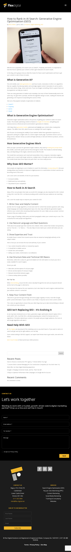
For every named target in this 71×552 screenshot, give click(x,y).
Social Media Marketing (53, 496)
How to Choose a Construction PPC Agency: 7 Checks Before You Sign (27, 362)
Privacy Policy (34, 545)
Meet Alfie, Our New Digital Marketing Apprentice (21, 367)
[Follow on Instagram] (45, 469)
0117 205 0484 (17, 499)
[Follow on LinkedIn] (50, 469)
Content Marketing (53, 493)
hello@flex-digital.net (18, 501)
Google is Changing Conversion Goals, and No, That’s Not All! (24, 370)
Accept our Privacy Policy (11, 452)
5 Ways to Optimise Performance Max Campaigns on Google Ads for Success (29, 372)
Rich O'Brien (12, 24)
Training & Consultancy (53, 499)
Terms (26, 545)
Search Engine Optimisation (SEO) (53, 488)
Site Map (44, 545)
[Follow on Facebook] (39, 469)
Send (64, 456)
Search (61, 353)
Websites (53, 501)
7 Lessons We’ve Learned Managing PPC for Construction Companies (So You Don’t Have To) (33, 364)
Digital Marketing (35, 24)
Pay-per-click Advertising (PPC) (53, 491)
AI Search (27, 24)
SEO (42, 24)
